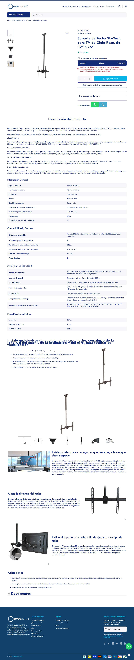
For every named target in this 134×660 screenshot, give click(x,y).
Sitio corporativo (36, 631)
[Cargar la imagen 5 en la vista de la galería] (10, 64)
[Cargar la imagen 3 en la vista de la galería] (10, 48)
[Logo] (17, 6)
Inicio (8, 20)
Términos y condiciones (62, 620)
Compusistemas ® (17, 656)
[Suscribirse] (124, 629)
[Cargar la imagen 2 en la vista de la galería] (10, 40)
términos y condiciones (102, 71)
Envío (57, 625)
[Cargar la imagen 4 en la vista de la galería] (10, 56)
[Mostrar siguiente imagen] (124, 414)
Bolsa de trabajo (36, 625)
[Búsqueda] (33, 14)
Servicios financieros (37, 620)
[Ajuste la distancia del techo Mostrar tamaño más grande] (105, 499)
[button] (126, 6)
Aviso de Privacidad (61, 623)
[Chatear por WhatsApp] (129, 646)
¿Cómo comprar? (36, 623)
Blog (32, 628)
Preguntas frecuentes (61, 628)
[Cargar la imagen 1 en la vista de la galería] (10, 33)
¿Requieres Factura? (37, 636)
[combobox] (79, 14)
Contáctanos (35, 633)
